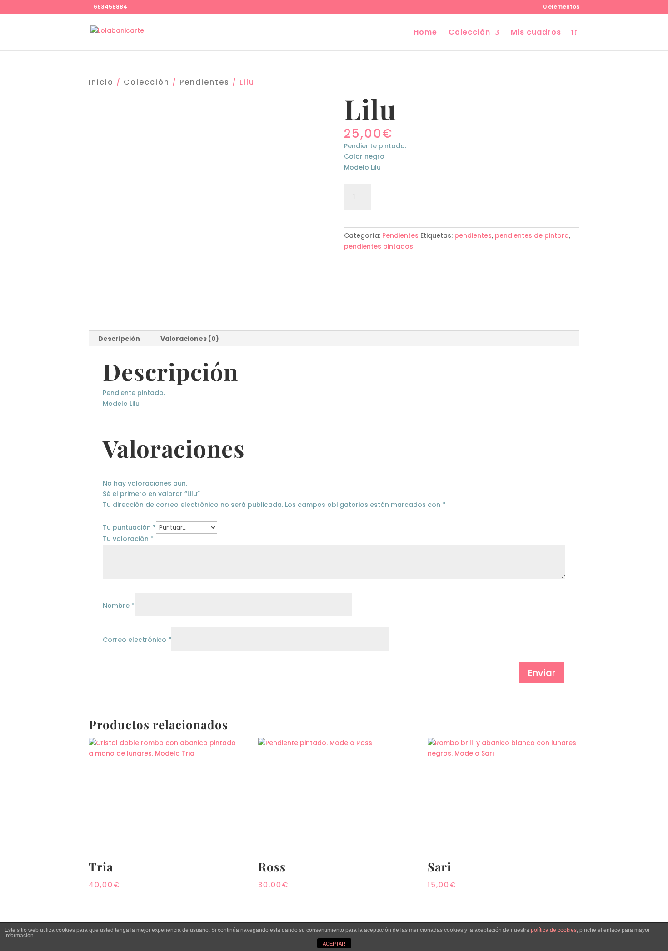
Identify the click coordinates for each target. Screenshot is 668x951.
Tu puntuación (129, 527)
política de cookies (554, 930)
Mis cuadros (536, 33)
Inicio (101, 82)
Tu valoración (128, 538)
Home (425, 33)
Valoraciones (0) (189, 338)
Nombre (119, 605)
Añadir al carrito (427, 195)
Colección (469, 33)
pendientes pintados (378, 246)
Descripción (119, 338)
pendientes (473, 235)
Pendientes (204, 82)
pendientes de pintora (532, 235)
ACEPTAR (334, 943)
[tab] (119, 338)
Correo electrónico (137, 639)
